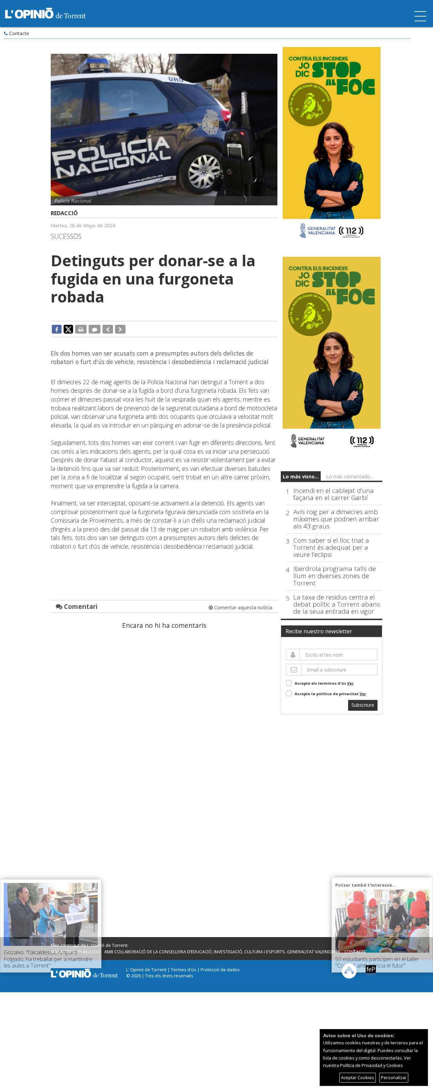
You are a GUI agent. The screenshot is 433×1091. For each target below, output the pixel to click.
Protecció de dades (220, 970)
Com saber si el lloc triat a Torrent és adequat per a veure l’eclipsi (331, 547)
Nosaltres (63, 952)
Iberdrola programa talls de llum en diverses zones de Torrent (334, 576)
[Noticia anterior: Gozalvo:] (107, 329)
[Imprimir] (81, 329)
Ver (350, 683)
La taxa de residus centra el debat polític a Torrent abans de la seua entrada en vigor (336, 604)
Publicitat (89, 952)
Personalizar (394, 1077)
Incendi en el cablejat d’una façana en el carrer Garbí (333, 494)
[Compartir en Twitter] (68, 329)
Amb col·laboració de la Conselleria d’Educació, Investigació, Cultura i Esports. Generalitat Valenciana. (222, 952)
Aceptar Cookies (357, 1077)
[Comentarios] (94, 329)
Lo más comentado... (349, 476)
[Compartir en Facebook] (57, 329)
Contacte (19, 33)
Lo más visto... (301, 476)
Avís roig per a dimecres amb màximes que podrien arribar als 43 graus (336, 519)
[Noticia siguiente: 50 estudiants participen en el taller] (120, 329)
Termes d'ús (183, 970)
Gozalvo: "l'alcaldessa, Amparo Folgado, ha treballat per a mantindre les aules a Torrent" (48, 959)
